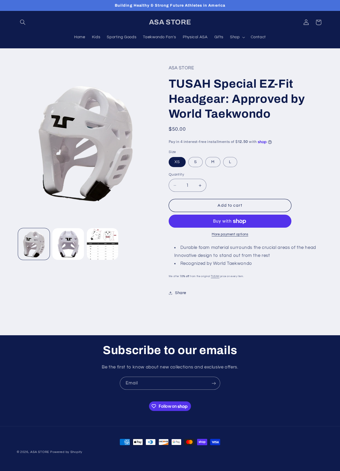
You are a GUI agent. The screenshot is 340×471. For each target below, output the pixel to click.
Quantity (176, 174)
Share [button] (180, 293)
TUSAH (215, 276)
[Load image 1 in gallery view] (34, 244)
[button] (23, 22)
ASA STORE (39, 452)
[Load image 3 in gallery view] (102, 244)
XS (177, 162)
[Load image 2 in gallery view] (68, 244)
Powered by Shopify (66, 452)
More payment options (230, 234)
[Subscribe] (214, 383)
